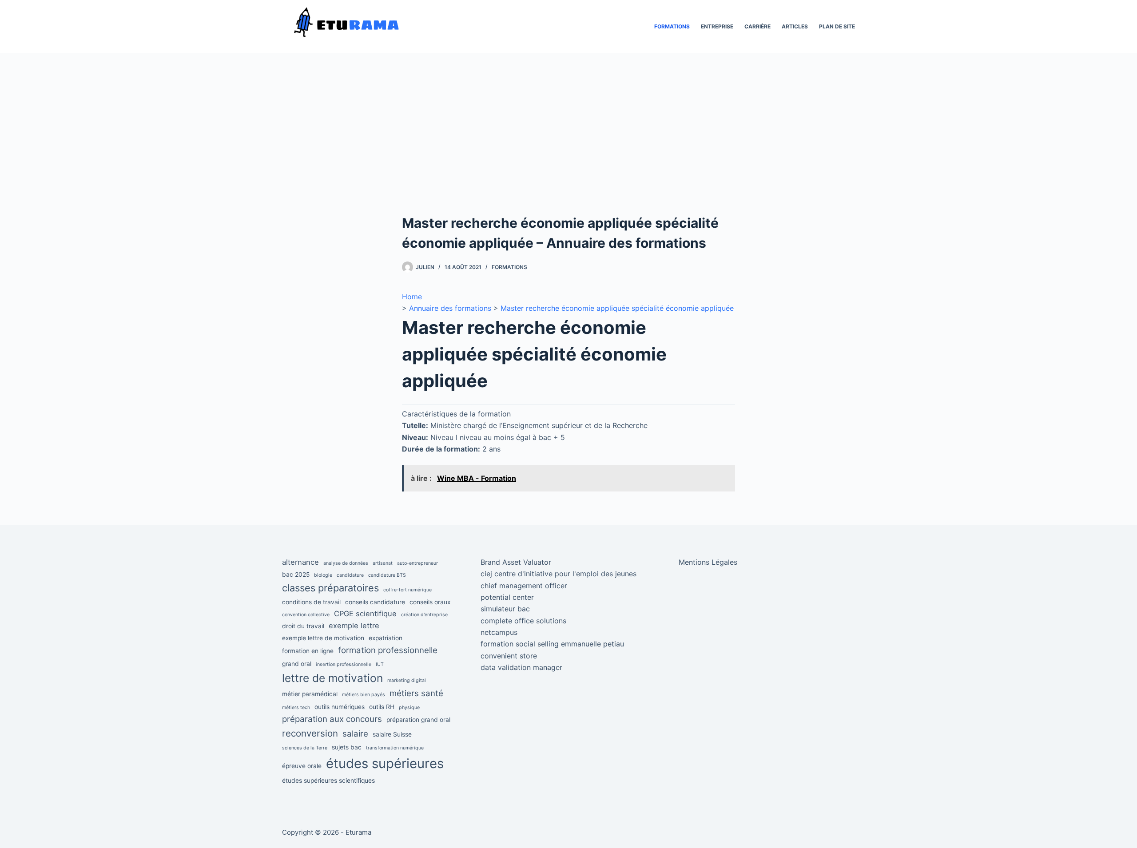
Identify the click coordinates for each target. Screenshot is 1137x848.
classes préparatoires (330, 588)
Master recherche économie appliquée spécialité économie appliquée (617, 308)
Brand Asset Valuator (516, 562)
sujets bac (347, 747)
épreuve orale (302, 765)
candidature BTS (387, 575)
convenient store (509, 655)
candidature (350, 575)
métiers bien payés (363, 694)
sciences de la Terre (304, 748)
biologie (323, 575)
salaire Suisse (392, 734)
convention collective (306, 615)
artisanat (383, 563)
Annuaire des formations (450, 308)
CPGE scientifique (365, 613)
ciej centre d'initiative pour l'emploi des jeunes (558, 573)
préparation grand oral (418, 719)
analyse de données (345, 563)
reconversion (310, 733)
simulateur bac (505, 608)
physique (409, 707)
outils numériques (339, 706)
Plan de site (837, 26)
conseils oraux (429, 602)
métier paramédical (310, 693)
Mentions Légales (708, 562)
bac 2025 (296, 574)
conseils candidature (375, 602)
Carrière (757, 26)
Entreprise (717, 26)
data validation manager (521, 667)
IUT (380, 664)
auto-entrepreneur (417, 563)
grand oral (296, 663)
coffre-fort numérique (407, 590)
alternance (300, 562)
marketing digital (406, 680)
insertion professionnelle (343, 664)
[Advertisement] (568, 146)
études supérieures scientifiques (328, 780)
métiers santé (416, 693)
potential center (507, 597)
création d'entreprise (424, 615)
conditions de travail (311, 602)
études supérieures (385, 763)
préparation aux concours (332, 719)
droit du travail (303, 626)
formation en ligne (308, 650)
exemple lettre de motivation (323, 638)
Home (412, 296)
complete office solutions (523, 620)
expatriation (385, 638)
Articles (795, 26)
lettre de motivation (332, 678)
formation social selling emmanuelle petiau (552, 643)
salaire (355, 734)
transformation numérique (395, 748)
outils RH (381, 706)
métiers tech (296, 707)
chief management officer (524, 585)
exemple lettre (354, 625)
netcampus (499, 632)
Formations (672, 26)
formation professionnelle (387, 650)
